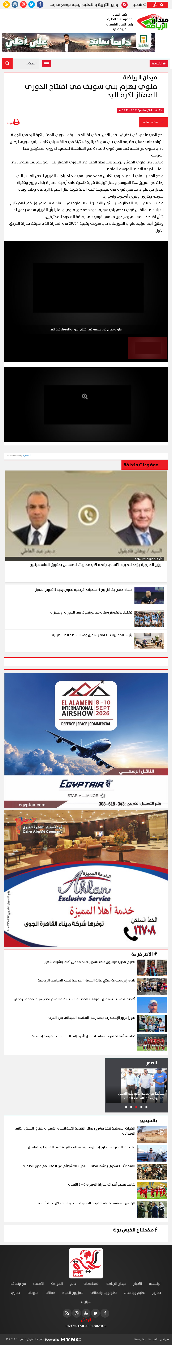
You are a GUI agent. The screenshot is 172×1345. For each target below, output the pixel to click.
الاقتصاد (38, 1283)
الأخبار (137, 1283)
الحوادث (57, 1283)
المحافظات (91, 1283)
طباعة (10, 124)
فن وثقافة (18, 1283)
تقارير (156, 1293)
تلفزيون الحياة (72, 1293)
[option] (86, 287)
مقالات (50, 1293)
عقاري (16, 1293)
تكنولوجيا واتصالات (103, 1293)
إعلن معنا (140, 1339)
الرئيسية (157, 63)
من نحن (164, 1339)
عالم (73, 1283)
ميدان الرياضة (116, 1283)
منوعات (33, 1293)
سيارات (86, 1302)
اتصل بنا (153, 1339)
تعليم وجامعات (134, 1293)
